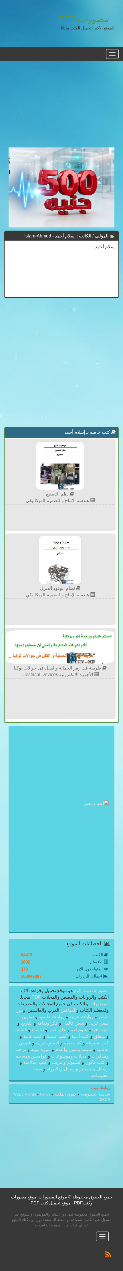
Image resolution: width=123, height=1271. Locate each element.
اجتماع (37, 1029)
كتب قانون (95, 1062)
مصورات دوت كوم (91, 990)
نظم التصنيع (58, 493)
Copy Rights (25, 1094)
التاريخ (27, 1023)
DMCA (104, 1100)
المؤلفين (67, 1010)
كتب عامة (32, 1036)
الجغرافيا (100, 1029)
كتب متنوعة (97, 1042)
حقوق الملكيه (65, 1094)
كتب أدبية (80, 1036)
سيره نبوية (41, 1049)
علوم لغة (79, 1029)
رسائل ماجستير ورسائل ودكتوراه (77, 1068)
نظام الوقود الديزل (58, 588)
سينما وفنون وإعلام (73, 1049)
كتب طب (73, 1042)
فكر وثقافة (47, 1023)
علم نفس (57, 1029)
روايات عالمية (51, 1016)
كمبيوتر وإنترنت (66, 1062)
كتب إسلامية (35, 1062)
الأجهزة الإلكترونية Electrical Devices (57, 674)
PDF (36, 997)
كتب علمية (56, 1036)
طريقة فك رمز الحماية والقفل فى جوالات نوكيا (58, 668)
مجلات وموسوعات (69, 1056)
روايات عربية (81, 1016)
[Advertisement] (61, 107)
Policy (45, 1094)
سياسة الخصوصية (94, 1094)
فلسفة (21, 1029)
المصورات (98, 1003)
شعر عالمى (73, 1023)
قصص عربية (47, 1042)
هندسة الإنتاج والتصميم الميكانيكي (58, 500)
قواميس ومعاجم (31, 1056)
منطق (99, 1036)
